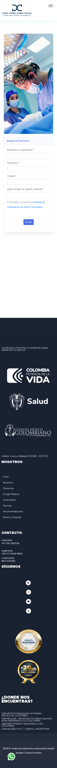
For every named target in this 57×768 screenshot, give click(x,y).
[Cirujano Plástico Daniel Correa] (17, 10)
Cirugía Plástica (11, 494)
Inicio (6, 476)
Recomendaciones (13, 511)
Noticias (7, 505)
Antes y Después (12, 517)
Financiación (9, 500)
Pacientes (8, 488)
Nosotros (8, 482)
